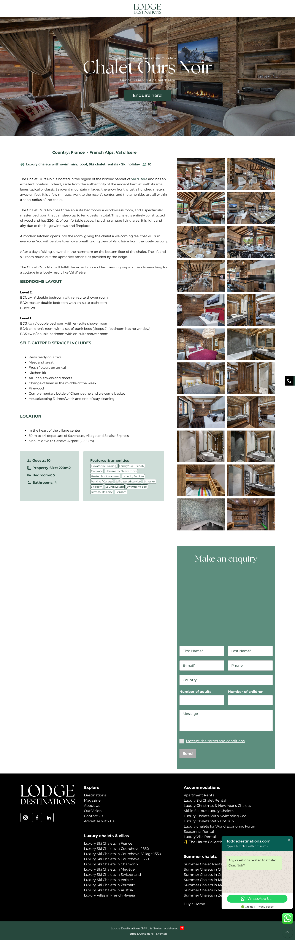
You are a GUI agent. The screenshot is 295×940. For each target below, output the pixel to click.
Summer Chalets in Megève (208, 880)
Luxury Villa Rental (200, 837)
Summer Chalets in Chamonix (210, 869)
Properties (140, 58)
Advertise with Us (99, 821)
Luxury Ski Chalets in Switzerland (112, 875)
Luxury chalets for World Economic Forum (220, 826)
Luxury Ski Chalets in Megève (109, 869)
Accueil (124, 58)
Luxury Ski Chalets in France (108, 843)
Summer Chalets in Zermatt (208, 895)
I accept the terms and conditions (215, 741)
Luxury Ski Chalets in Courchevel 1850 (116, 849)
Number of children (245, 692)
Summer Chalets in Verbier (207, 890)
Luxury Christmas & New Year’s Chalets (217, 806)
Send (188, 753)
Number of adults (195, 692)
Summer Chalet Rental (204, 864)
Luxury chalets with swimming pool (56, 164)
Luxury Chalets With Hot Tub (209, 821)
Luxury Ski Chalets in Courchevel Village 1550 (122, 854)
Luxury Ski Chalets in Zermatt (109, 885)
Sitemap (161, 933)
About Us (92, 806)
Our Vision (93, 811)
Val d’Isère (126, 152)
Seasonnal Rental (199, 832)
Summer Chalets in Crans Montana (214, 875)
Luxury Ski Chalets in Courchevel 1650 (116, 859)
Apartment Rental (199, 795)
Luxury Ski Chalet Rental (205, 800)
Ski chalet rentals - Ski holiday (114, 164)
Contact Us (93, 816)
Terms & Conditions (141, 933)
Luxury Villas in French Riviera (109, 895)
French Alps (101, 152)
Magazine (92, 800)
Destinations (95, 795)
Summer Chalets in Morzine (208, 885)
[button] (271, 9)
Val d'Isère (139, 179)
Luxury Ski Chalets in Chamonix (111, 864)
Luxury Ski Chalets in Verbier (108, 880)
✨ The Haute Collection (204, 842)
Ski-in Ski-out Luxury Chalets (208, 811)
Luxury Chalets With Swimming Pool (215, 816)
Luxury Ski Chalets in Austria (108, 890)
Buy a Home (194, 904)
